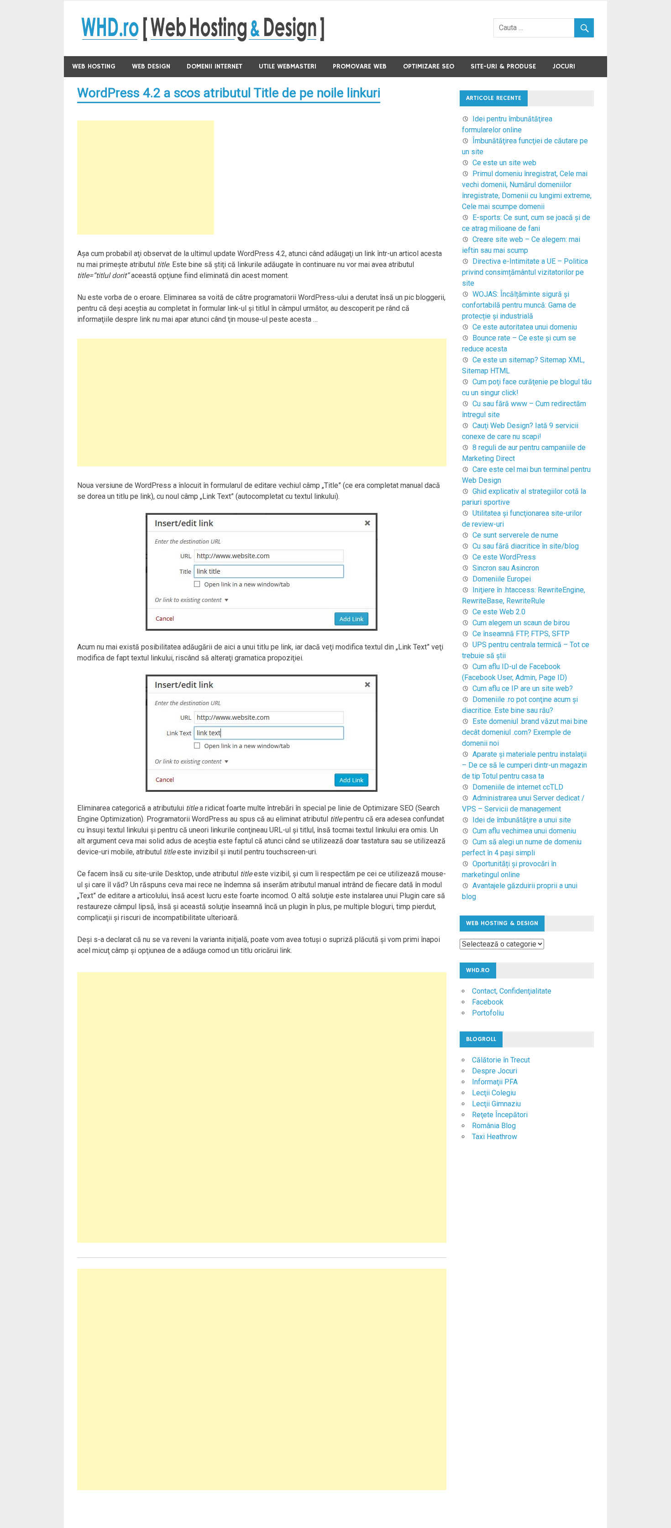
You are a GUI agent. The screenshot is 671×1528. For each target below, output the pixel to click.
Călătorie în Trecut (501, 1060)
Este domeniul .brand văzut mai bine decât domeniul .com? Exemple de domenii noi (524, 732)
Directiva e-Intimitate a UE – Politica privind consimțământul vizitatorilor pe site (525, 272)
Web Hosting (93, 66)
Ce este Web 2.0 (498, 611)
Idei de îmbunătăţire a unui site (521, 820)
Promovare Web (360, 66)
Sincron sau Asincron (505, 568)
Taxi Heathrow (494, 1136)
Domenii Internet (214, 66)
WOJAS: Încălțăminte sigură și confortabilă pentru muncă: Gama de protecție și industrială (519, 305)
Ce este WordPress (504, 557)
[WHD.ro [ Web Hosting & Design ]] (203, 39)
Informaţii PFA (495, 1082)
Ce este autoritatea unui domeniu (524, 327)
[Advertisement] (145, 177)
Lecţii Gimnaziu (496, 1103)
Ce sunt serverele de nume (515, 535)
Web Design (151, 66)
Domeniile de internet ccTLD (517, 787)
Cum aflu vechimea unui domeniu (524, 831)
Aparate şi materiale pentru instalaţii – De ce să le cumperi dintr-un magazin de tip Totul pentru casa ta (524, 765)
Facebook (487, 1002)
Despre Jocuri (494, 1071)
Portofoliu (488, 1013)
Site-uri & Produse (503, 66)
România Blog (494, 1125)
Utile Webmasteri (287, 66)
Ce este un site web (504, 162)
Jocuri (563, 66)
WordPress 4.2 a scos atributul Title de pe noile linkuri (228, 92)
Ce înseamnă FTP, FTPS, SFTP (521, 633)
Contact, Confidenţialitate (511, 991)
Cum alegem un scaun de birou (521, 622)
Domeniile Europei (501, 579)
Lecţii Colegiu (494, 1092)
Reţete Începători (500, 1114)
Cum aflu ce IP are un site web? (522, 688)
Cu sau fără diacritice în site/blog (525, 546)
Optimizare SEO (428, 66)
